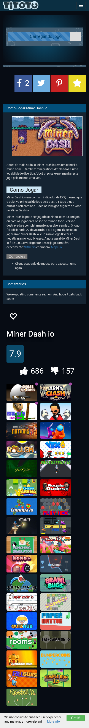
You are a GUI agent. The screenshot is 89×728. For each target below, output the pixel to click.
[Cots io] (21, 525)
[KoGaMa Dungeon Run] (21, 659)
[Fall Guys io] (21, 678)
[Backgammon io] (55, 640)
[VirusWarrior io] (55, 468)
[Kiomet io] (55, 563)
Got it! (75, 718)
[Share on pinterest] (59, 83)
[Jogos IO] (21, 5)
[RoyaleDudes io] (55, 487)
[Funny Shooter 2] (55, 544)
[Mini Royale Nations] (21, 430)
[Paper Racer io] (21, 602)
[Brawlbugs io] (55, 583)
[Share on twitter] (41, 83)
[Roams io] (21, 640)
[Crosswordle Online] (55, 602)
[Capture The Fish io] (55, 525)
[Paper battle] (55, 621)
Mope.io (56, 247)
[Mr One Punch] (55, 411)
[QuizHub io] (21, 621)
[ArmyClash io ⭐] (55, 392)
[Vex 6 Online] (55, 449)
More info (53, 721)
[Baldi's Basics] (21, 411)
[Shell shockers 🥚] (21, 392)
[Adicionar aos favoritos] (77, 83)
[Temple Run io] (55, 678)
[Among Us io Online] (55, 430)
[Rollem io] (21, 449)
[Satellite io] (21, 583)
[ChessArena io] (21, 487)
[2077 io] (21, 468)
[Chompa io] (21, 506)
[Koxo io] (21, 563)
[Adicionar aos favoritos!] (12, 317)
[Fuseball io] (21, 697)
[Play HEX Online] (55, 506)
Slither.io (30, 247)
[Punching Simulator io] (21, 544)
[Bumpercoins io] (55, 659)
